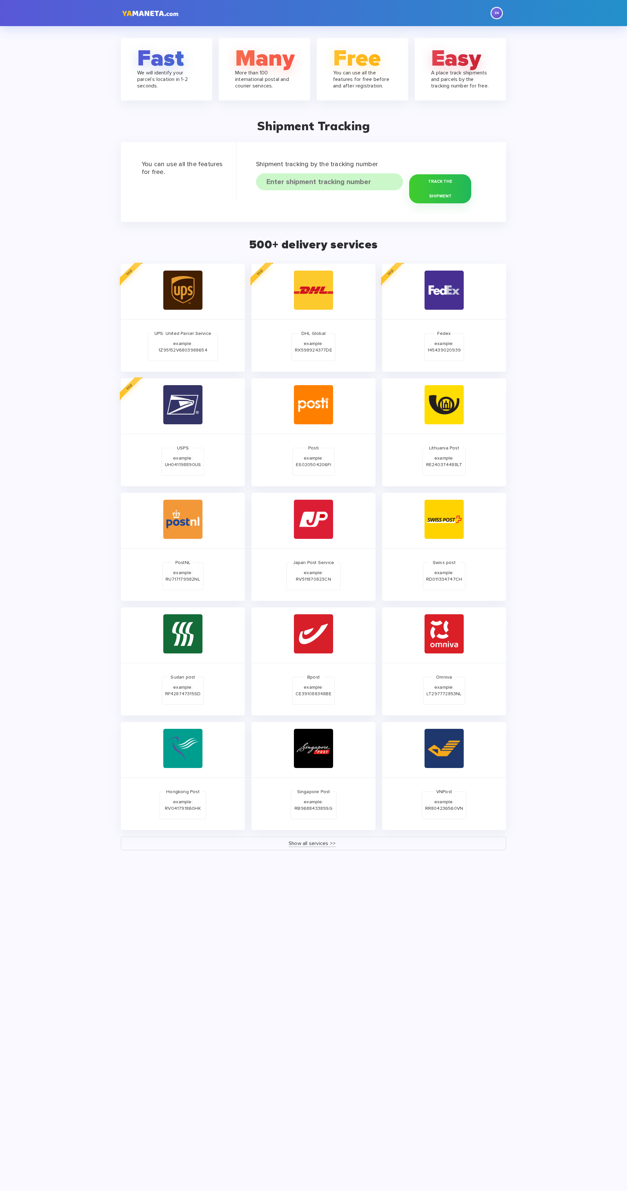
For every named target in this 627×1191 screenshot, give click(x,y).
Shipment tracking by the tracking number (317, 164)
